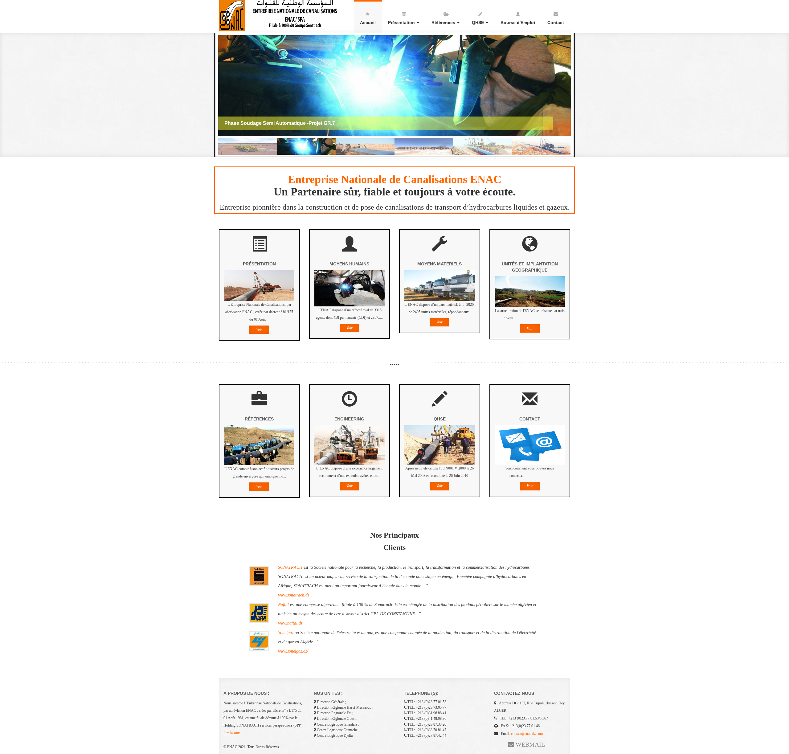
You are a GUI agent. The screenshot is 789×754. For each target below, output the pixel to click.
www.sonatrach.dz (293, 595)
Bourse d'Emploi (518, 22)
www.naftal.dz (290, 623)
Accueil (368, 22)
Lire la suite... (233, 733)
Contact (555, 22)
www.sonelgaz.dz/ (293, 651)
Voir (259, 329)
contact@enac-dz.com (527, 733)
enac (280, 15)
